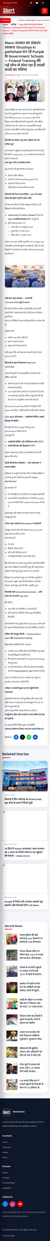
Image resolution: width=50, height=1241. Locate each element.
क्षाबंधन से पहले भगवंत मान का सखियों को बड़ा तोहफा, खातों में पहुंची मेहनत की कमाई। (30, 987)
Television (6, 1147)
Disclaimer (7, 1188)
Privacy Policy (8, 1183)
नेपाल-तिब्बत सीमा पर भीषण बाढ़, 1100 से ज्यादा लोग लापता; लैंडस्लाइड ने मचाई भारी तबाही (31, 955)
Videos (5, 1152)
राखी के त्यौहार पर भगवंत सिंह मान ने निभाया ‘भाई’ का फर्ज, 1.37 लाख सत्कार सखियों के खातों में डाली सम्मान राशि (31, 1003)
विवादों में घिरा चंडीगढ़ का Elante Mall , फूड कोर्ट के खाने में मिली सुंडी (23, 801)
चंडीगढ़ (13, 24)
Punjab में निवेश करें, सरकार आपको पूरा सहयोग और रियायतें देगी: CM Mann (24, 903)
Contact (5, 1177)
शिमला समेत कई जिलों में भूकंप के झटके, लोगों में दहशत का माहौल (31, 1019)
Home (5, 24)
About (5, 1172)
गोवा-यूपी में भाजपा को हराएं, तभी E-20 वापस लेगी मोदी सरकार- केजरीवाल (30, 1068)
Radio (4, 1157)
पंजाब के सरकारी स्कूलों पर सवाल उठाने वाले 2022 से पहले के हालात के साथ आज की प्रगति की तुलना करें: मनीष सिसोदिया (32, 971)
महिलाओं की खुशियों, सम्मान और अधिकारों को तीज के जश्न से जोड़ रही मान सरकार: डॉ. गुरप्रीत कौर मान (31, 1052)
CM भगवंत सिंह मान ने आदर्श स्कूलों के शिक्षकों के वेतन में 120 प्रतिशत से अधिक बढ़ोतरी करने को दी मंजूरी (31, 1084)
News (4, 1142)
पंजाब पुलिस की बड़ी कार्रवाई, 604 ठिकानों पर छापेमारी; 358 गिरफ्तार (31, 938)
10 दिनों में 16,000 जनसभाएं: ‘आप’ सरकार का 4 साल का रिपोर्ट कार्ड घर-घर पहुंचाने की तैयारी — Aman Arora (24, 852)
